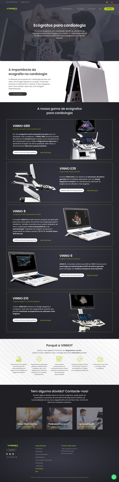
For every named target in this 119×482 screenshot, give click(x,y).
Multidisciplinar (40, 457)
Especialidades (67, 9)
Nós (100, 9)
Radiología (38, 451)
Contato (109, 9)
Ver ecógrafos (17, 94)
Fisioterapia (39, 463)
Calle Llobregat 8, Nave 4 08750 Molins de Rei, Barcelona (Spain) (69, 451)
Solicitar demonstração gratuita (25, 152)
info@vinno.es (25, 2)
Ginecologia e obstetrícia (43, 460)
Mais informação (45, 152)
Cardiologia (39, 466)
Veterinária (39, 449)
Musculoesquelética (41, 454)
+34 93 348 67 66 (11, 2)
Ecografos (80, 9)
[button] (114, 477)
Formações (91, 9)
